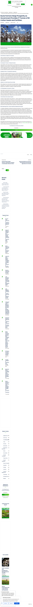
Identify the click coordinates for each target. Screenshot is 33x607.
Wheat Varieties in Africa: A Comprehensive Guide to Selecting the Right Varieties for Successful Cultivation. (7, 387)
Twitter (24, 122)
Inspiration (5, 465)
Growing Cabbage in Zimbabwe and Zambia (7, 362)
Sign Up (5, 494)
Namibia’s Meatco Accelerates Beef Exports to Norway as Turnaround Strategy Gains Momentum (5, 206)
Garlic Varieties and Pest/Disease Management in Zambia (5, 571)
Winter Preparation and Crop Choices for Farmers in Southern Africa (5, 589)
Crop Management (6, 439)
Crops (4, 441)
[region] (11, 600)
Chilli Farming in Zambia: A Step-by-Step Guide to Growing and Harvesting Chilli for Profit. (7, 281)
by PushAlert (10, 5)
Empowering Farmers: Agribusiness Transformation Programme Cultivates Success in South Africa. (7, 322)
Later (18, 4)
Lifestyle (4, 467)
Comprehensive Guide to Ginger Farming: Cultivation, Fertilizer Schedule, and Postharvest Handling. (7, 261)
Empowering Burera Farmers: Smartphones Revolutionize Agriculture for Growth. (25, 162)
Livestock (4, 469)
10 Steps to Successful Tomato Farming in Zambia (7, 353)
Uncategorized (5, 476)
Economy (4, 443)
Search (3, 168)
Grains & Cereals (5, 463)
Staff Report (2, 22)
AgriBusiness (7, 22)
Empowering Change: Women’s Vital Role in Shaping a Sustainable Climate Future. (8, 162)
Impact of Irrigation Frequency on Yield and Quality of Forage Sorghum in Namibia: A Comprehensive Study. (7, 236)
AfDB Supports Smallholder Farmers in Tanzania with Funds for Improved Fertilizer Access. (7, 294)
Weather (4, 478)
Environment (5, 445)
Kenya (31, 154)
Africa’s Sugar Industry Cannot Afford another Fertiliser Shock (5, 183)
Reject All (11, 603)
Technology (5, 474)
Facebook (30, 122)
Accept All (16, 603)
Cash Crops (5, 437)
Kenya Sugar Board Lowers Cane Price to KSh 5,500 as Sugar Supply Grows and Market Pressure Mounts (5, 199)
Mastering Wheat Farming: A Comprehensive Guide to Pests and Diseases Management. (7, 373)
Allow (23, 4)
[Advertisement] (16, 145)
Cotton (28, 154)
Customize (5, 603)
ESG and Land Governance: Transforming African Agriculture (7, 222)
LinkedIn (26, 122)
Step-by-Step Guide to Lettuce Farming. (7, 271)
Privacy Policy (6, 497)
